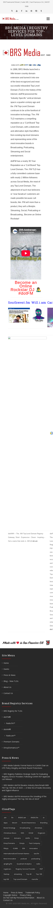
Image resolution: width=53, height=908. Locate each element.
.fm (12, 817)
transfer (35, 879)
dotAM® (7, 729)
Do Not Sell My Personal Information (18, 897)
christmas (38, 828)
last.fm (36, 853)
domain (7, 838)
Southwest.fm (19, 302)
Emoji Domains (9, 843)
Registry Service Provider (25, 869)
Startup (6, 874)
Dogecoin (41, 833)
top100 (6, 879)
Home (6, 663)
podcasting (35, 858)
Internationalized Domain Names (16, 853)
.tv (44, 817)
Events (6, 669)
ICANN (15, 848)
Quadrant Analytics (24, 864)
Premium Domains (11, 741)
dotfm (27, 838)
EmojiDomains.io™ (11, 747)
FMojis (6, 848)
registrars (7, 869)
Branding (43, 823)
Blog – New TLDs (11, 681)
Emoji (36, 838)
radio (38, 864)
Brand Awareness (29, 823)
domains (17, 838)
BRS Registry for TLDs (13, 711)
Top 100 (39, 874)
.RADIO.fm (34, 817)
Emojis (22, 843)
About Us (7, 687)
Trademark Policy (32, 892)
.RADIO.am (22, 817)
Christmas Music (10, 833)
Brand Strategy (9, 828)
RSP (41, 869)
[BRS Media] (11, 18)
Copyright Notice (10, 895)
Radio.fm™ (10, 723)
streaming (18, 874)
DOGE (31, 833)
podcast (24, 858)
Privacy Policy (25, 895)
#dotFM (25, 293)
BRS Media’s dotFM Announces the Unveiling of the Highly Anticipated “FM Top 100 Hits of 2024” (24, 797)
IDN (23, 848)
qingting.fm (8, 864)
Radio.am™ (10, 735)
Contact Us (8, 693)
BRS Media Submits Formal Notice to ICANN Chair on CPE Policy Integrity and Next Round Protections (25, 766)
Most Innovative (10, 858)
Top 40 (28, 874)
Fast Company (34, 843)
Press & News (9, 675)
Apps (6, 823)
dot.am (35, 541)
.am (5, 817)
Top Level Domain (20, 879)
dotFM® (7, 717)
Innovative (33, 848)
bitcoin (14, 823)
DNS (22, 833)
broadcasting (25, 828)
